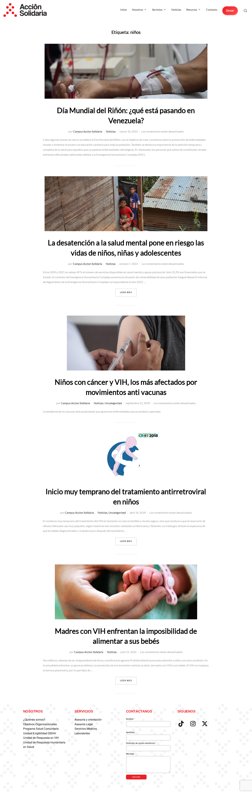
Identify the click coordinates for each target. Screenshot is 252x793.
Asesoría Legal (84, 724)
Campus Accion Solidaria (87, 131)
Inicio (123, 9)
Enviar (136, 776)
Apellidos (130, 732)
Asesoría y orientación (88, 719)
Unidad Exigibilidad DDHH (39, 733)
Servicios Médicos (86, 729)
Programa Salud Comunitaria (41, 729)
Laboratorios (82, 733)
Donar (230, 10)
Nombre (130, 718)
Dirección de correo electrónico (141, 743)
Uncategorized (113, 403)
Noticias (176, 9)
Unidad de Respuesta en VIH (41, 738)
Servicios (157, 9)
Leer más (128, 292)
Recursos (191, 9)
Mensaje (130, 753)
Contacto (211, 9)
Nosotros (137, 9)
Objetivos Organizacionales (40, 724)
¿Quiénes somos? (34, 719)
